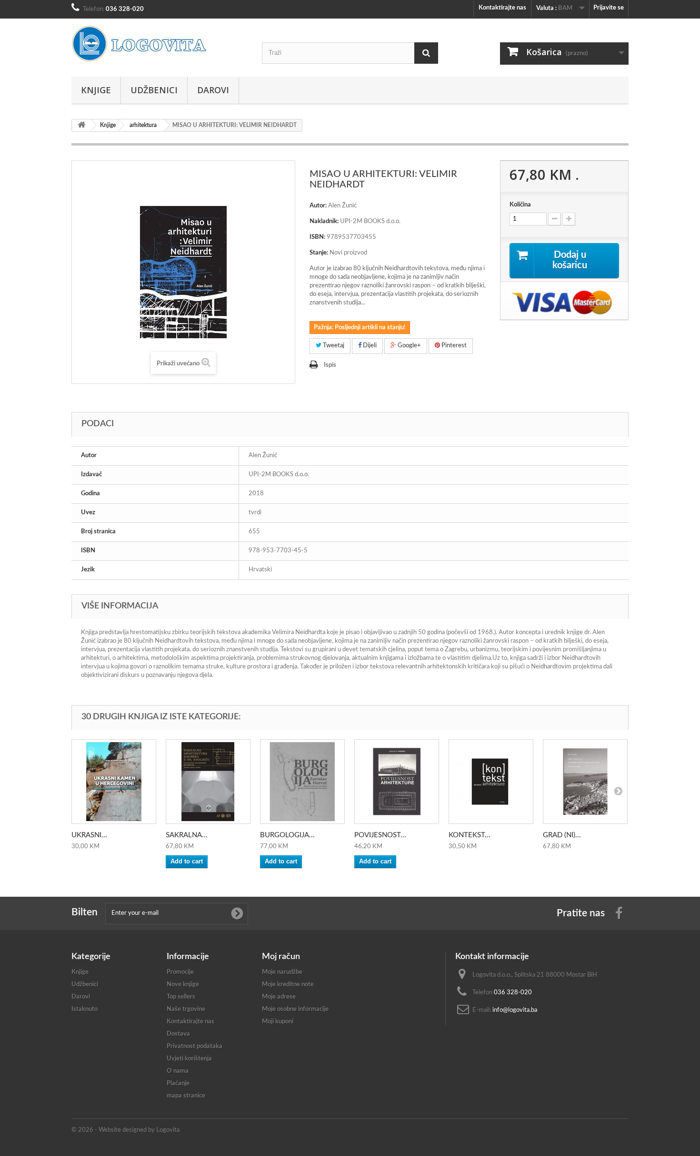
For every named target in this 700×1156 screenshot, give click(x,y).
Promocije (180, 972)
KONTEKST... (469, 835)
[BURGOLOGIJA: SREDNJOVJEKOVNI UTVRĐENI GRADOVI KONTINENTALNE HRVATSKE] (302, 781)
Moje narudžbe (282, 972)
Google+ (408, 346)
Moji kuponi (277, 1022)
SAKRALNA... (187, 835)
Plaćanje (178, 1083)
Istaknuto (84, 1009)
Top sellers (181, 997)
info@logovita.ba (514, 1010)
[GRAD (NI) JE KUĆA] (585, 781)
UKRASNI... (89, 835)
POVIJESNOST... (380, 835)
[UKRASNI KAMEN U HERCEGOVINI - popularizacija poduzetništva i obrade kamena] (113, 781)
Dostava (178, 1034)
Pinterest (453, 346)
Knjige (96, 90)
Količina (520, 205)
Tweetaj (332, 346)
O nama (178, 1071)
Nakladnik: (324, 221)
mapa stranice (186, 1096)
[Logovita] (159, 44)
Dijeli (369, 346)
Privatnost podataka (194, 1046)
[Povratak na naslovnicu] (81, 125)
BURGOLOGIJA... (287, 835)
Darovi (213, 90)
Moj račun (281, 956)
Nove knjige (183, 984)
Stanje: (319, 253)
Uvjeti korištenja (189, 1059)
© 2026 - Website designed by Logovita (125, 1130)
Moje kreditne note (288, 984)
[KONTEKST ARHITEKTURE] (491, 781)
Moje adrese (279, 997)
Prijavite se (608, 8)
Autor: (318, 206)
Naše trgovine (186, 1009)
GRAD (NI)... (562, 835)
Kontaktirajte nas (502, 8)
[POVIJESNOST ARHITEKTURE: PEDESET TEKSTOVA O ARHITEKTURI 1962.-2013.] (396, 781)
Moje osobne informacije (295, 1009)
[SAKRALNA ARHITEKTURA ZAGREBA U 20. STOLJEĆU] (208, 781)
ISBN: (317, 237)
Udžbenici (154, 90)
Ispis (330, 365)
